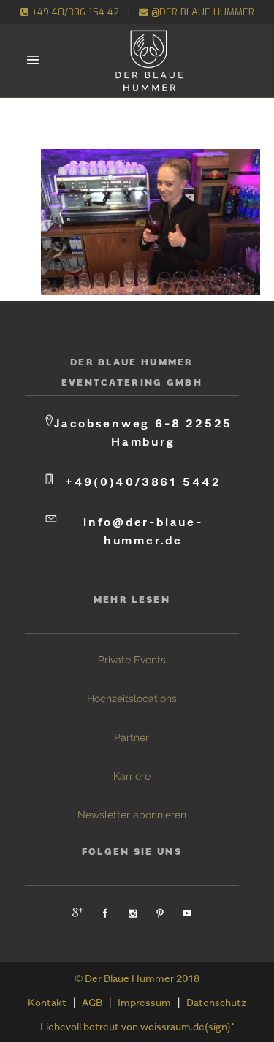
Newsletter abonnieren (131, 815)
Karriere (132, 776)
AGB (92, 1002)
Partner (131, 737)
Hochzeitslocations (132, 698)
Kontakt (47, 1002)
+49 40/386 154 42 (73, 12)
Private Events (132, 660)
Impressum (144, 1002)
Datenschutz (216, 1002)
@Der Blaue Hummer (201, 12)
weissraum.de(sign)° (187, 1026)
